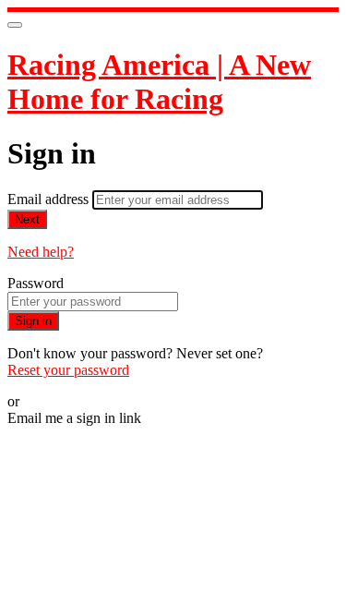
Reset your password (68, 370)
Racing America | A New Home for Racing (159, 81)
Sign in (33, 321)
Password (35, 283)
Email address (49, 199)
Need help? (40, 252)
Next (27, 219)
